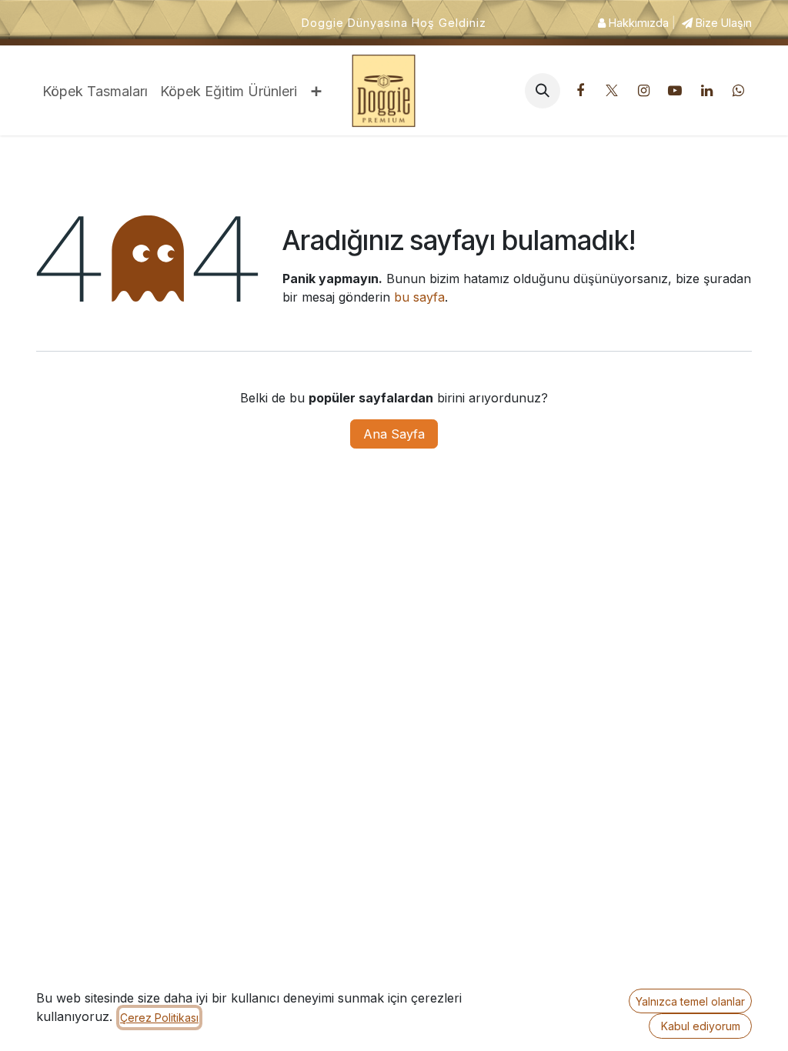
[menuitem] (95, 91)
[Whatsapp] (738, 91)
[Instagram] (643, 91)
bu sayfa (419, 297)
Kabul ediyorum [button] (700, 1026)
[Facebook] (580, 91)
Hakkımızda (637, 22)
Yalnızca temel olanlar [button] (690, 1001)
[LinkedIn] (706, 91)
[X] (612, 91)
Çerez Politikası (159, 1017)
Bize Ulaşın (722, 22)
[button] (542, 90)
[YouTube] (675, 91)
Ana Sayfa (394, 434)
